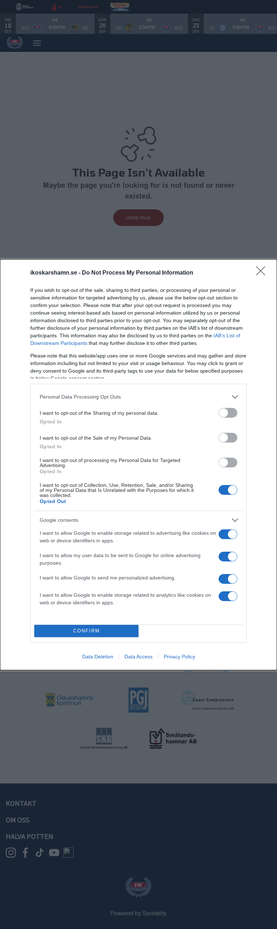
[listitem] (138, 397)
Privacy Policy (179, 656)
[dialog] (138, 464)
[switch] (228, 413)
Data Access (138, 656)
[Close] (263, 273)
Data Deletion (97, 656)
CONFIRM (86, 631)
